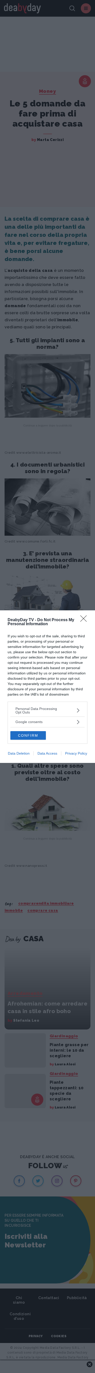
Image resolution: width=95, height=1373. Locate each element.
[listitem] (47, 710)
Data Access (47, 753)
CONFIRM (28, 735)
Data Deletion (19, 753)
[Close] (85, 620)
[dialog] (47, 686)
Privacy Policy (76, 753)
